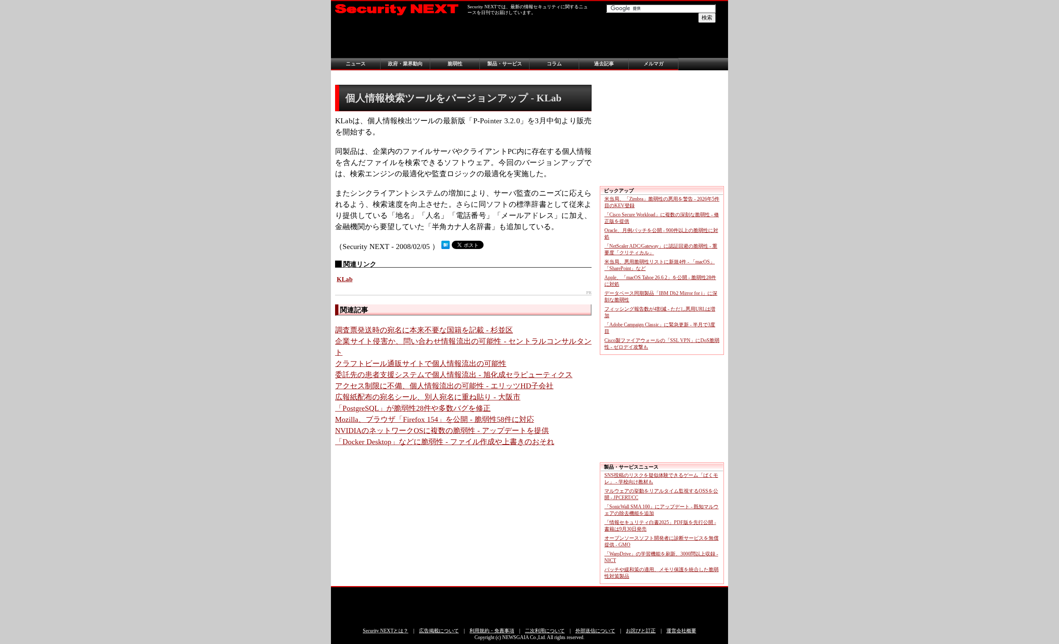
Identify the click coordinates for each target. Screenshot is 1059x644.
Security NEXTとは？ (385, 631)
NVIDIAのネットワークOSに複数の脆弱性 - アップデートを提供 (442, 430)
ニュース (356, 64)
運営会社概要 (681, 631)
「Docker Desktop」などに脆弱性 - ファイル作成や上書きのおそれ (444, 442)
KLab (344, 279)
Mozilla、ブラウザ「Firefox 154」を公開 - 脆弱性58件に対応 (434, 419)
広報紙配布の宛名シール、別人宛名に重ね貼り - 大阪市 (427, 397)
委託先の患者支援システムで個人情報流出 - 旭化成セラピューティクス (454, 375)
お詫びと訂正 (641, 631)
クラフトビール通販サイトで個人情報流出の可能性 (420, 363)
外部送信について (595, 631)
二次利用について (545, 631)
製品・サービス (504, 64)
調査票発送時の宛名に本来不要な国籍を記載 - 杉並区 (424, 330)
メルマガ (654, 64)
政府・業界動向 (405, 64)
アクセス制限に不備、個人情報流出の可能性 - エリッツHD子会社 (444, 386)
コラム (554, 64)
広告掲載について (439, 631)
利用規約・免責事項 (492, 631)
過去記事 (604, 64)
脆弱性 (455, 64)
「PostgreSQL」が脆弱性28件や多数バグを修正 (413, 408)
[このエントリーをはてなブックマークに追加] (445, 246)
